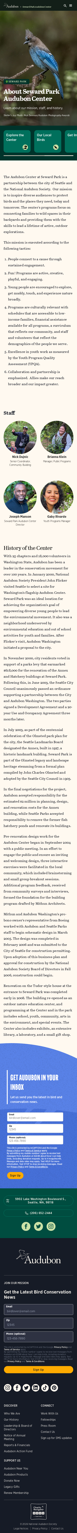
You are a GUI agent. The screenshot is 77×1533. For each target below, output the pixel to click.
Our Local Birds (44, 137)
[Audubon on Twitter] (26, 1388)
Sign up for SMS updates (56, 1438)
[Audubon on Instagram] (7, 1388)
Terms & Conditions (38, 1166)
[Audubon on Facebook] (17, 1388)
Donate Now (12, 1480)
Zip (10, 1126)
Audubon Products (16, 1474)
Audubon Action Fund (18, 1451)
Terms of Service (33, 1150)
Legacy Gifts (12, 1486)
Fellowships (48, 1419)
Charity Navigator (38, 1510)
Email (11, 1114)
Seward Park (18, 81)
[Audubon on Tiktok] (45, 1388)
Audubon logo (11, 5)
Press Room (48, 1425)
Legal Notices (21, 1528)
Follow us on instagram (51, 1226)
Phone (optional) (17, 1137)
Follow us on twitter (38, 1226)
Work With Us (49, 1413)
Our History (11, 1419)
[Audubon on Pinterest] (54, 1388)
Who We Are (12, 1413)
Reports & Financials (17, 1445)
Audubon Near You (16, 1468)
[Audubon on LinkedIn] (35, 1388)
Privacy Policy (17, 1166)
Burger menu (70, 5)
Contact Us (48, 1432)
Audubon (38, 1257)
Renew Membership (16, 1493)
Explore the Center (15, 137)
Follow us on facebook (25, 1226)
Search (65, 6)
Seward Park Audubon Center (37, 7)
